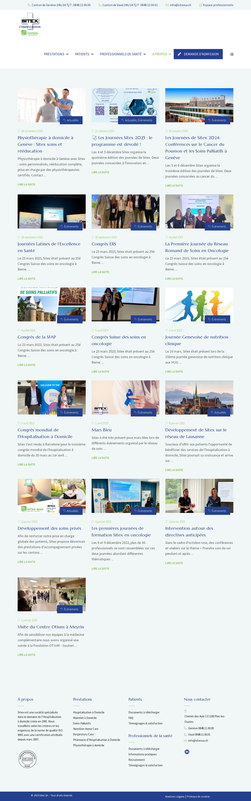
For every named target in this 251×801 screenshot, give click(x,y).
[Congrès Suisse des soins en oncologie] (126, 305)
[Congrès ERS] (126, 211)
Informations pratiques (142, 754)
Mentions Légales (174, 796)
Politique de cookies (198, 796)
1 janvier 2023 (29, 620)
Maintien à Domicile (85, 718)
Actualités (72, 120)
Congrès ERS (104, 244)
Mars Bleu (102, 430)
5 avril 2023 (101, 330)
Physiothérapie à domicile (88, 745)
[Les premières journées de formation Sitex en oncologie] (126, 496)
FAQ (130, 718)
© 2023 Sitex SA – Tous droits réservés (51, 795)
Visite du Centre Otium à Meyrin (51, 627)
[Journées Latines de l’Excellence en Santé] (52, 211)
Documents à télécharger (144, 712)
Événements (145, 120)
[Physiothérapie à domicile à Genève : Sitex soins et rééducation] (52, 105)
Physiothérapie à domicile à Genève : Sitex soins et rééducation (45, 144)
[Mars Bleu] (126, 397)
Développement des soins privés (49, 528)
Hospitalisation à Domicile (89, 712)
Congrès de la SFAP (37, 337)
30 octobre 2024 (178, 131)
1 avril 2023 (101, 423)
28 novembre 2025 (32, 131)
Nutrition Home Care (85, 729)
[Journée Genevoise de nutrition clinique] (199, 305)
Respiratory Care (83, 734)
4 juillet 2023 (176, 237)
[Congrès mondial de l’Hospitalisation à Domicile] (52, 397)
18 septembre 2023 (32, 237)
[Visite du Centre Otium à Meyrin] (52, 594)
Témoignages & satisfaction (145, 723)
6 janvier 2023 (177, 423)
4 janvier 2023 (103, 521)
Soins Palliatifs (82, 723)
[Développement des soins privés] (52, 496)
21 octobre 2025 (104, 131)
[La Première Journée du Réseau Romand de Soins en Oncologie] (199, 211)
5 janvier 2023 (29, 521)
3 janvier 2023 (177, 521)
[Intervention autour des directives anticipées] (199, 496)
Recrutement (136, 760)
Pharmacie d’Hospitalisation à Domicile (96, 740)
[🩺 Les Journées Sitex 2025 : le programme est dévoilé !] (126, 105)
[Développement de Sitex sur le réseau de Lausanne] (199, 397)
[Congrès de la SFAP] (52, 305)
